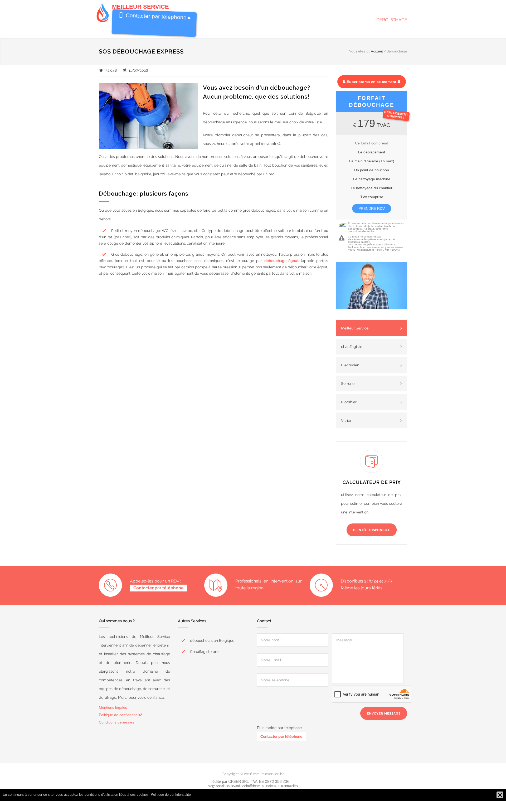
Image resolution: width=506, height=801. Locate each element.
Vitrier (346, 420)
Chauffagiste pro (204, 651)
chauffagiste (351, 346)
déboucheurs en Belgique (212, 640)
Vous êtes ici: (359, 51)
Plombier (349, 402)
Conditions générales (116, 722)
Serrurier (348, 383)
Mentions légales (113, 707)
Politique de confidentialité (120, 715)
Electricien (350, 365)
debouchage (391, 19)
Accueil (377, 51)
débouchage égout (281, 261)
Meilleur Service (354, 328)
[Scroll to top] (491, 786)
